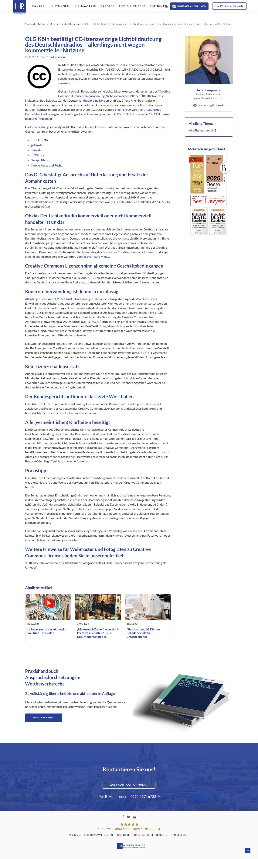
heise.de (36, 150)
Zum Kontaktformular (129, 784)
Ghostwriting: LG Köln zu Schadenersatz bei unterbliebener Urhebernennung (143, 634)
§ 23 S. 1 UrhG (64, 299)
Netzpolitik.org (40, 160)
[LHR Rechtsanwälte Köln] (19, 7)
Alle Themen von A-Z (202, 130)
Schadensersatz (68, 78)
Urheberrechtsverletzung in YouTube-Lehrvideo (46, 631)
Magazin (43, 24)
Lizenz (152, 317)
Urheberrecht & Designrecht (66, 24)
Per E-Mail (107, 796)
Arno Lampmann (56, 56)
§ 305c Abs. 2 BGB (84, 277)
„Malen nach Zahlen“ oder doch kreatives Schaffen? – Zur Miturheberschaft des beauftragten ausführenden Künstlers (98, 636)
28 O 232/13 (154, 69)
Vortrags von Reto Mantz (92, 256)
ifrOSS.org (37, 155)
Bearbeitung (96, 500)
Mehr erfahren (43, 717)
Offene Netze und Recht (46, 165)
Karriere (123, 834)
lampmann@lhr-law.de (211, 105)
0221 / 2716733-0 (145, 796)
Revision (114, 404)
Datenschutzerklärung (151, 834)
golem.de (36, 145)
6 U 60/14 (163, 202)
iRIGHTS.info (39, 140)
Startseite (30, 24)
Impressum (179, 834)
